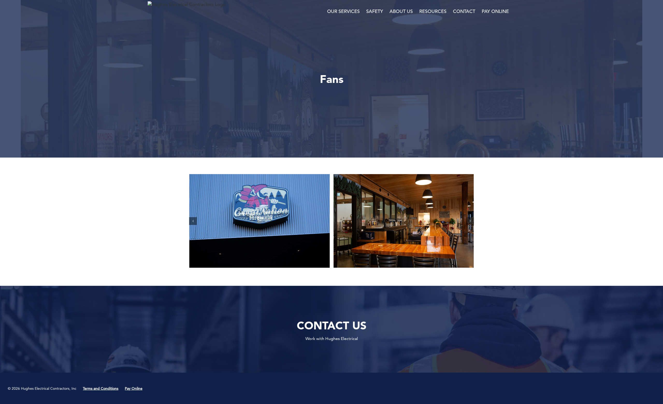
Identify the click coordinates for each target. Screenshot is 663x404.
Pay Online (133, 388)
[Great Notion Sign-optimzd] (259, 221)
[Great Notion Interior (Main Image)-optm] (404, 221)
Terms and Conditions (100, 388)
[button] (193, 221)
